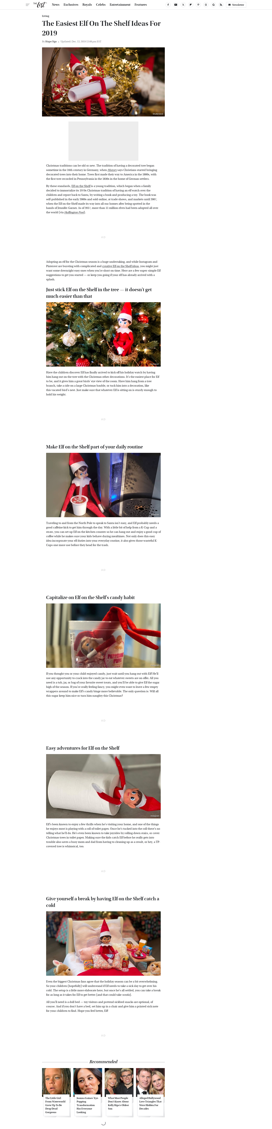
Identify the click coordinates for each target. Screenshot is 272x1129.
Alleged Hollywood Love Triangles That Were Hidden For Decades (150, 1103)
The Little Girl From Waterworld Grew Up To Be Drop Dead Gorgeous (55, 1105)
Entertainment (120, 5)
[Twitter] (183, 4)
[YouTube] (175, 4)
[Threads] (205, 4)
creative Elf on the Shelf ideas (120, 266)
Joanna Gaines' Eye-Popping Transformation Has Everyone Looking (88, 1105)
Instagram (155, 364)
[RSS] (221, 4)
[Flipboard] (190, 4)
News (56, 5)
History (112, 170)
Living (45, 16)
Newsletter (238, 4)
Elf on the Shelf (80, 186)
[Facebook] (168, 4)
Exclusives (71, 5)
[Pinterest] (198, 4)
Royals (87, 5)
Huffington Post (74, 212)
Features (141, 5)
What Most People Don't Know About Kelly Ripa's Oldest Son (118, 1103)
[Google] (213, 4)
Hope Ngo (51, 41)
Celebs (101, 5)
